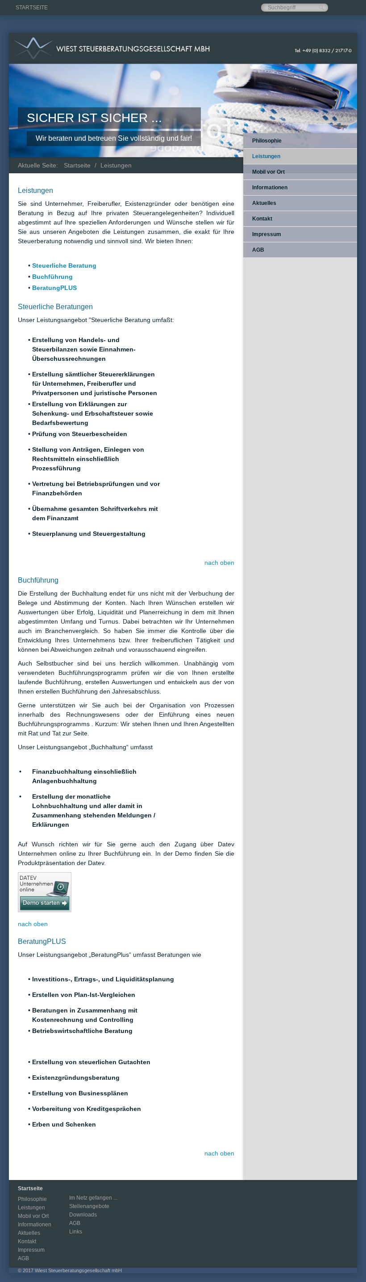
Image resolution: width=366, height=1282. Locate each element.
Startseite (32, 7)
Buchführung (52, 276)
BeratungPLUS (54, 287)
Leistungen (116, 165)
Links (75, 1232)
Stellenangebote (89, 1206)
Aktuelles (264, 203)
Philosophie (267, 141)
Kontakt (262, 219)
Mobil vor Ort (268, 172)
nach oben (219, 562)
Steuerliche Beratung (64, 265)
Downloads (83, 1215)
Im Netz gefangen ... (93, 1198)
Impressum (266, 234)
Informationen (269, 187)
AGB (258, 250)
